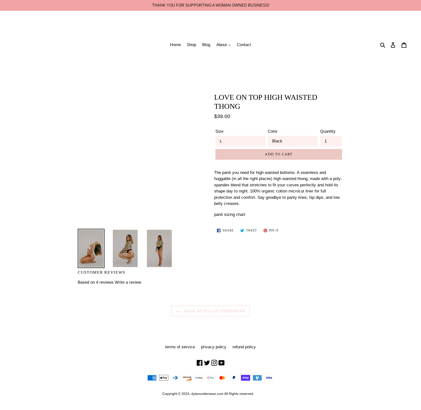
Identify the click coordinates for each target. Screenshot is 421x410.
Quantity (327, 131)
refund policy (244, 347)
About (222, 44)
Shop (191, 44)
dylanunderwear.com (207, 394)
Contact (244, 44)
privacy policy (213, 347)
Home (175, 44)
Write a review (128, 282)
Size (219, 131)
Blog (206, 44)
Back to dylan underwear (214, 311)
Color (272, 131)
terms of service (180, 347)
